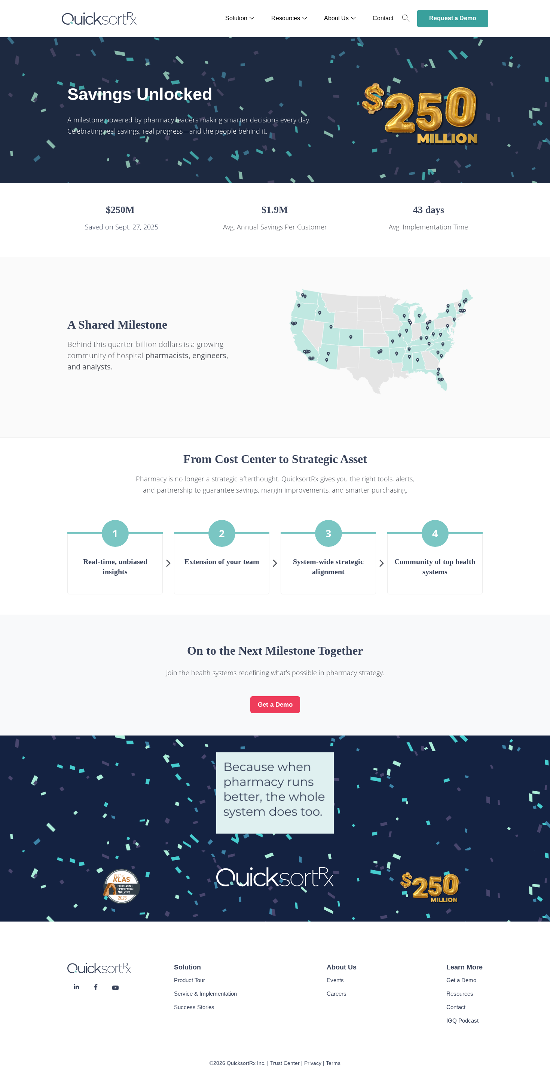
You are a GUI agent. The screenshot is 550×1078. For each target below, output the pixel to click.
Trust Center (285, 1063)
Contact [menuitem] (383, 18)
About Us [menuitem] (336, 18)
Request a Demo (452, 18)
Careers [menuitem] (336, 993)
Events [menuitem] (335, 980)
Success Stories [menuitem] (194, 1007)
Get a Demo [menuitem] (461, 980)
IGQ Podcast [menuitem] (462, 1020)
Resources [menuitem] (285, 18)
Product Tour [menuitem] (189, 980)
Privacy (312, 1063)
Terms (333, 1063)
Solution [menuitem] (236, 18)
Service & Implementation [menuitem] (205, 993)
